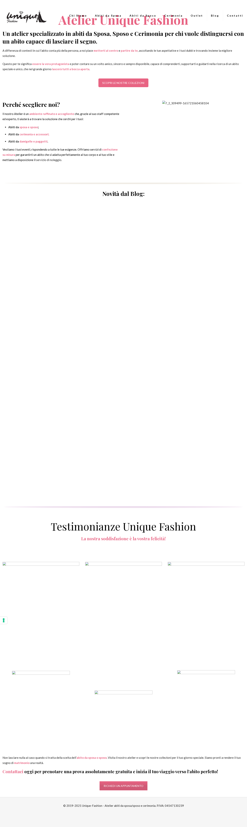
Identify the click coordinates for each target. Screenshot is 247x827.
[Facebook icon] (121, 812)
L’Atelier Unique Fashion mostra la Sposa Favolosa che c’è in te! (152, 321)
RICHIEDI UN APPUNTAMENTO (123, 785)
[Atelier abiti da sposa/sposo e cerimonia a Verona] (26, 15)
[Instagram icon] (125, 812)
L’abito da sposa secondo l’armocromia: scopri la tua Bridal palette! (211, 374)
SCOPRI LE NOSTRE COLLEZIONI (123, 82)
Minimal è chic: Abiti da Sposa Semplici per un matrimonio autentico (148, 261)
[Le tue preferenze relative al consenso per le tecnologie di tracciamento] (3, 620)
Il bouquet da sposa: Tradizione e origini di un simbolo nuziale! (210, 261)
